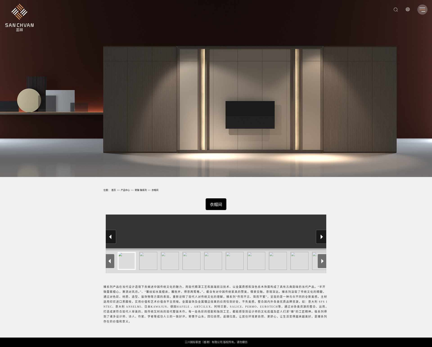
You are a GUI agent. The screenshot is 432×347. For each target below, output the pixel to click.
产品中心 (125, 190)
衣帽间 (155, 190)
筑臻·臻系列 (141, 190)
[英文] (407, 10)
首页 (113, 190)
